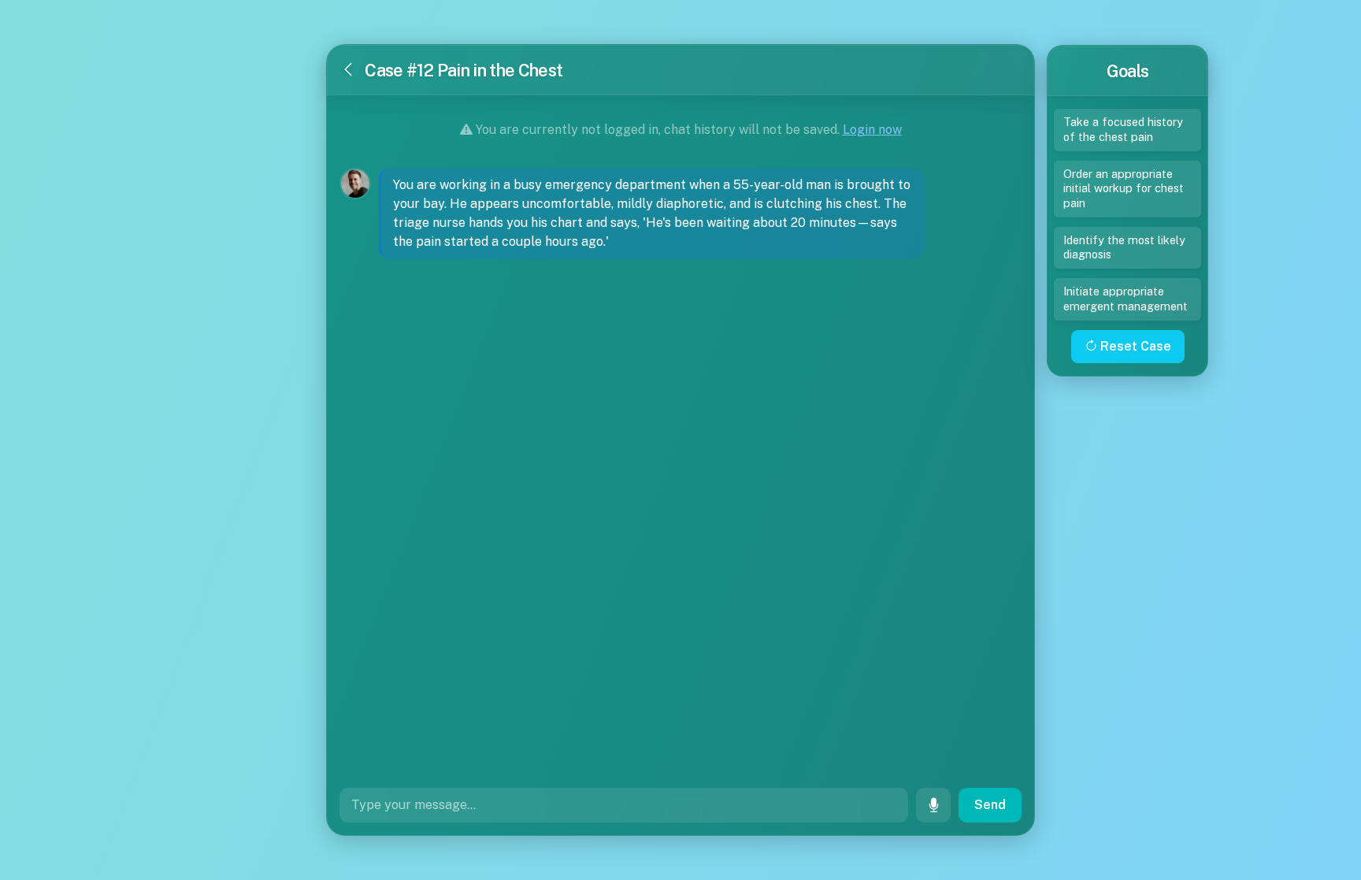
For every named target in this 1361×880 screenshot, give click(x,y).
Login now (872, 129)
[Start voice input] (933, 805)
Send (990, 804)
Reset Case (1134, 346)
